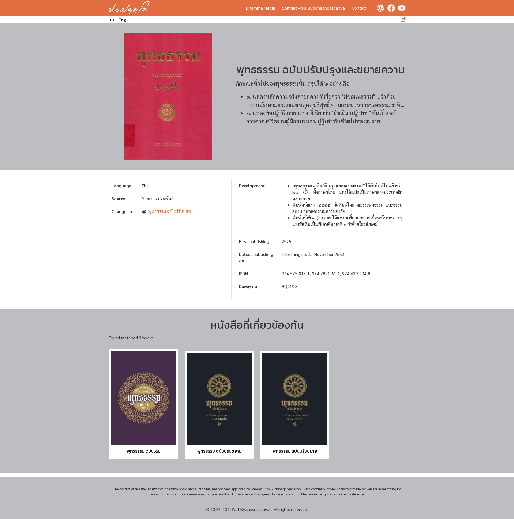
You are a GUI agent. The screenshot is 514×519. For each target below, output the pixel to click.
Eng (122, 19)
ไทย (111, 19)
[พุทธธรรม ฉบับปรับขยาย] (219, 399)
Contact (359, 8)
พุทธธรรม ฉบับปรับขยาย (170, 211)
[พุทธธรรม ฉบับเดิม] (143, 398)
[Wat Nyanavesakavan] (129, 8)
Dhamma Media (260, 8)
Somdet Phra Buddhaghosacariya (313, 8)
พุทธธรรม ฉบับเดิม (144, 451)
